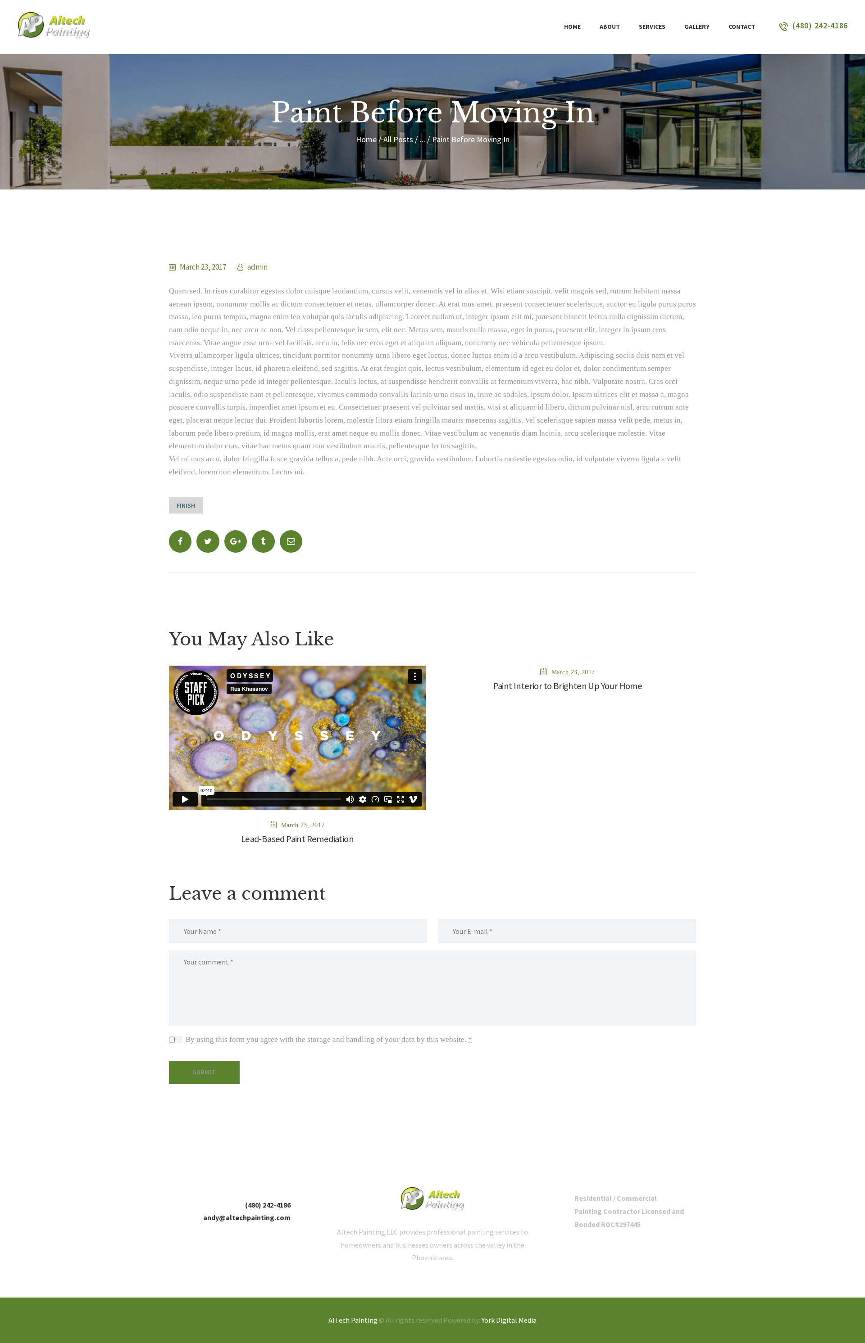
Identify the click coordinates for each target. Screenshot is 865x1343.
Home (366, 139)
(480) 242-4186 (268, 1204)
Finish (186, 505)
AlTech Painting (353, 1320)
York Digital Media (509, 1320)
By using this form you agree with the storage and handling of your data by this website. (329, 1039)
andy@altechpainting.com (247, 1217)
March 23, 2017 (203, 267)
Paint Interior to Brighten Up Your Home (567, 686)
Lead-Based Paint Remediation (297, 839)
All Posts (398, 139)
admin (257, 267)
